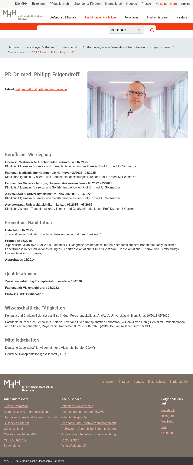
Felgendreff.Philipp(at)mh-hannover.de (41, 89)
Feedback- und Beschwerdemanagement (88, 423)
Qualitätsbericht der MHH (21, 434)
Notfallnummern (166, 3)
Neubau (131, 3)
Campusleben (70, 440)
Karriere (182, 17)
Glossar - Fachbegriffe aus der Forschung (88, 434)
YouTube (167, 421)
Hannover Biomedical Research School (30, 417)
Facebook (168, 410)
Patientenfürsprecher (74, 417)
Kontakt (138, 381)
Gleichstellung (13, 428)
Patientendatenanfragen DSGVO (82, 411)
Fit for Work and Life (74, 445)
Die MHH (21, 3)
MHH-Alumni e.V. (15, 440)
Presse (146, 3)
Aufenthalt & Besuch (63, 17)
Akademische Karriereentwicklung (27, 411)
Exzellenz (38, 3)
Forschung (131, 17)
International (113, 3)
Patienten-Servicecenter (77, 406)
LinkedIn (167, 432)
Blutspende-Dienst (16, 423)
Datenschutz (156, 381)
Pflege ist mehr (60, 3)
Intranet (124, 381)
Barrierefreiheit (179, 381)
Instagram (168, 416)
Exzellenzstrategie (16, 406)
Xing (164, 427)
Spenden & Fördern (87, 3)
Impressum (107, 381)
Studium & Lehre (157, 17)
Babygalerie (12, 445)
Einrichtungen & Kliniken (100, 17)
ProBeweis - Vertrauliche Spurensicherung (89, 428)
